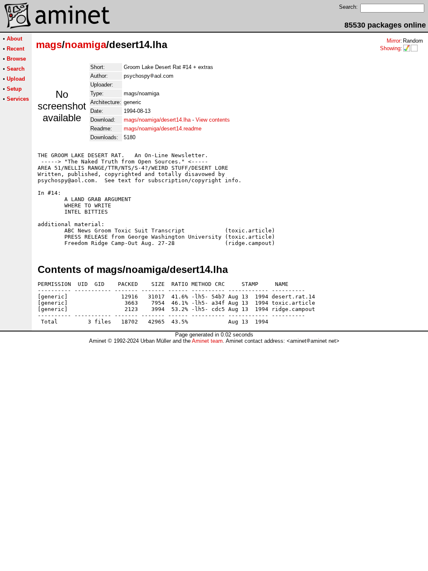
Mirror (393, 41)
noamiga (85, 44)
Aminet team (207, 341)
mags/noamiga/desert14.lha (157, 120)
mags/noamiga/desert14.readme (162, 128)
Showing (390, 48)
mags (49, 44)
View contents (213, 120)
